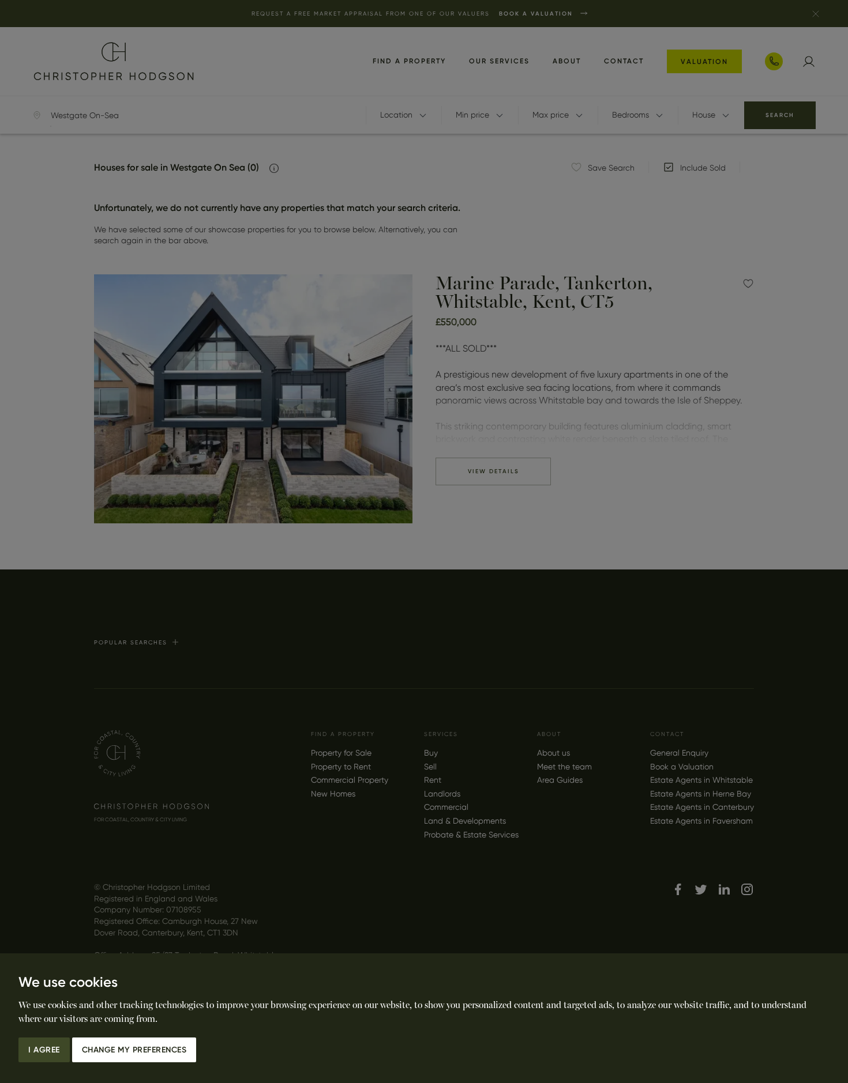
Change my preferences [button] (134, 1050)
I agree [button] (44, 1050)
